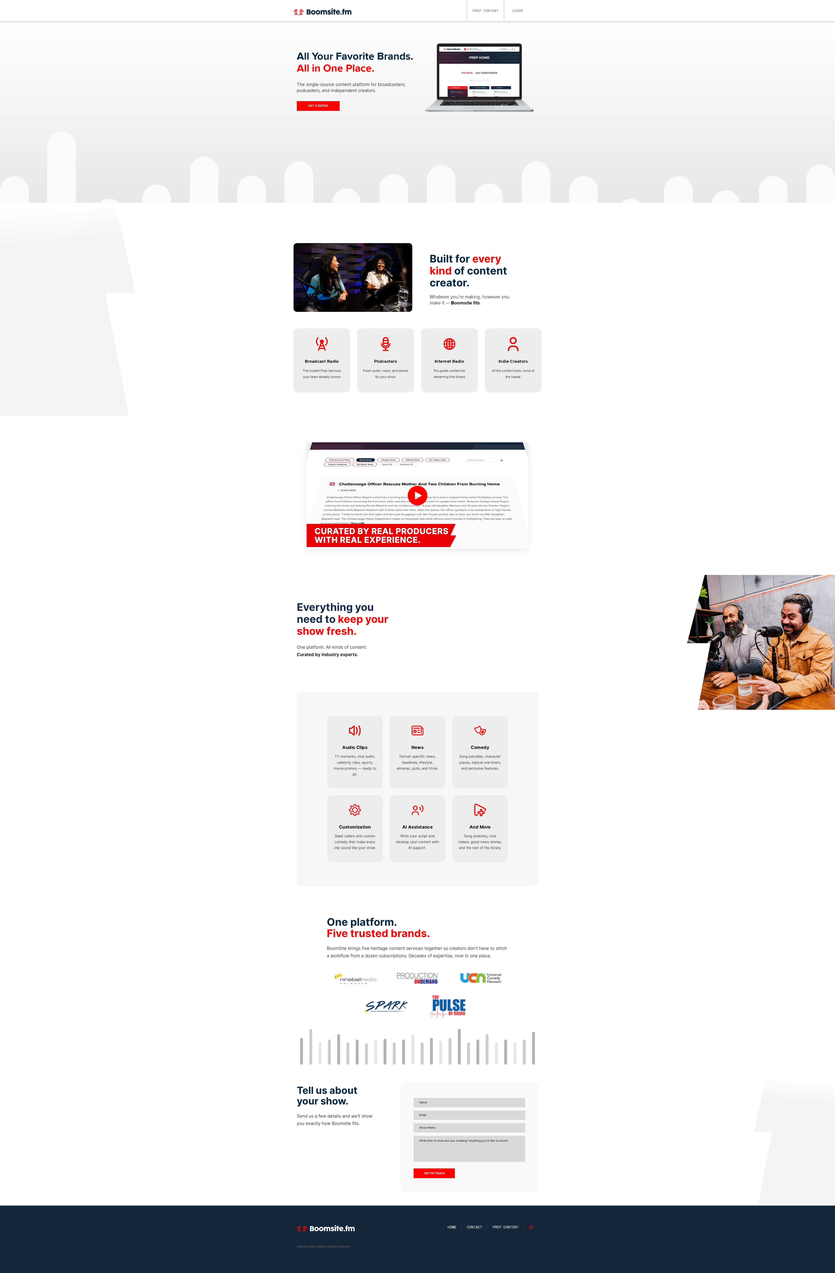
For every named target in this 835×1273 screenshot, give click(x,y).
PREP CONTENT (486, 10)
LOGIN (517, 10)
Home (452, 1227)
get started (318, 105)
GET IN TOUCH (434, 1173)
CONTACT (474, 1227)
